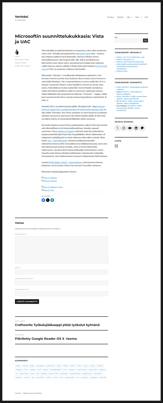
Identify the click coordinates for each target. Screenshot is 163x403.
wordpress (93, 377)
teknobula (98, 373)
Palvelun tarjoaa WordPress (32, 393)
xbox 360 (102, 377)
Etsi (116, 37)
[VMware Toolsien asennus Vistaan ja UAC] (75, 187)
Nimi (17, 268)
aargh (17, 63)
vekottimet (40, 377)
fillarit (59, 366)
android (25, 366)
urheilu (26, 377)
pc (17, 373)
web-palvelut (70, 377)
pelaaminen (24, 373)
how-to (85, 366)
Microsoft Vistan (83, 53)
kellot (93, 366)
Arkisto (120, 17)
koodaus (19, 369)
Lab (128, 17)
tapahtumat (87, 373)
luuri (39, 369)
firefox (65, 366)
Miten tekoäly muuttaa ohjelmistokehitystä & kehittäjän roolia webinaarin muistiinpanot (132, 66)
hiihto (79, 366)
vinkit (55, 377)
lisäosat (32, 369)
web (61, 377)
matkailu (72, 369)
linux (26, 369)
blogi (32, 366)
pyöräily (44, 373)
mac (65, 369)
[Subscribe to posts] (116, 146)
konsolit (100, 366)
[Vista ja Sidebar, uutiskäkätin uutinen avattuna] (75, 177)
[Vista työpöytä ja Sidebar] (75, 181)
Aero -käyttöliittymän (57, 141)
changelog (40, 366)
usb (32, 377)
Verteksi (21, 17)
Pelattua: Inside (122, 71)
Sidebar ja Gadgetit (66, 131)
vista (21, 66)
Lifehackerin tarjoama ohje (91, 109)
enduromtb (50, 366)
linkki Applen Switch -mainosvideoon (65, 162)
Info (146, 17)
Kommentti (21, 234)
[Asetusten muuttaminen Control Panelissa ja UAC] (75, 190)
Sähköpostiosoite (24, 279)
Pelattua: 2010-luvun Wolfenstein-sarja (130, 57)
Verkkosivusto (22, 289)
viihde (49, 377)
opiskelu (102, 369)
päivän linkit (53, 373)
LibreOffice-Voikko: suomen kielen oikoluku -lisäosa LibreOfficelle (129, 108)
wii (78, 377)
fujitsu (72, 366)
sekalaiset (64, 373)
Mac (137, 17)
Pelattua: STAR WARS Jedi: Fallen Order (130, 62)
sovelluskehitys (75, 373)
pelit (32, 373)
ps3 (37, 373)
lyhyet (45, 369)
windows (23, 63)
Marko (17, 56)
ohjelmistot (93, 369)
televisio (19, 377)
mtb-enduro (82, 369)
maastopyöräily (55, 369)
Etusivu (110, 17)
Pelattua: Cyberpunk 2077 (126, 59)
